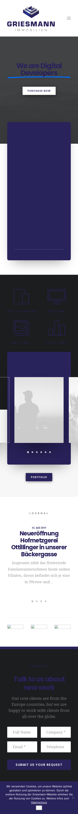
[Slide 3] (37, 452)
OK (39, 807)
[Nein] (73, 798)
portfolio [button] (39, 477)
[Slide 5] (45, 452)
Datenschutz (39, 802)
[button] (69, 18)
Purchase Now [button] (39, 91)
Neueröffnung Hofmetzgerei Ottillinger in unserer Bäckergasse (39, 543)
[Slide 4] (41, 452)
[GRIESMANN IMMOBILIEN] (39, 18)
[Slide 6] (50, 452)
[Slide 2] (32, 452)
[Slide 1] (28, 452)
